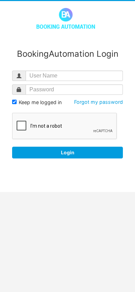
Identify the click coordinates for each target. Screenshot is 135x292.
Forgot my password (98, 102)
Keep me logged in (39, 102)
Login (67, 152)
